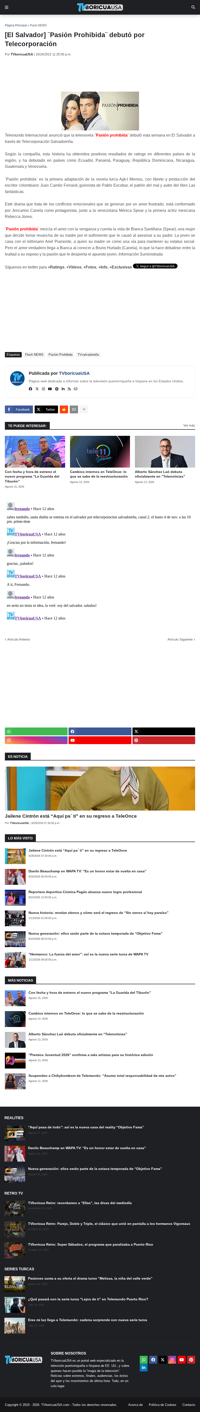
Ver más (189, 425)
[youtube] (50, 389)
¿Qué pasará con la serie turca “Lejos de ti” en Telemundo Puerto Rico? (88, 1299)
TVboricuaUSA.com (55, 1405)
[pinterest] (57, 389)
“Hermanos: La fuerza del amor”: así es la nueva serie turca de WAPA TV (88, 954)
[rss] (69, 389)
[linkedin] (63, 389)
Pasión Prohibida (60, 354)
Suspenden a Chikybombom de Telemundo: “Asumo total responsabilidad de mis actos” (102, 1076)
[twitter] (37, 389)
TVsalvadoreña (88, 354)
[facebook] (30, 389)
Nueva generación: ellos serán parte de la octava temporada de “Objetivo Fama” (95, 933)
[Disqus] (100, 561)
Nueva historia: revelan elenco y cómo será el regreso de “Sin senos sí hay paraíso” (99, 913)
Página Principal (16, 25)
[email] (75, 389)
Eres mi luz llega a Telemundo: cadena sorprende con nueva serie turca (87, 1320)
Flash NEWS (38, 25)
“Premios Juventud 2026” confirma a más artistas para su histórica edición (91, 1055)
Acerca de (135, 1405)
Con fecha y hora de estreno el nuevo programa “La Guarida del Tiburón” (32, 476)
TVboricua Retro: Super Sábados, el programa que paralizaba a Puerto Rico (90, 1244)
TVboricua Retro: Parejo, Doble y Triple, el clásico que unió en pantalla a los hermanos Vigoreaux (109, 1224)
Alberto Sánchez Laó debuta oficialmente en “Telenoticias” (160, 474)
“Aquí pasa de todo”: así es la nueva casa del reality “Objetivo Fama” (86, 1127)
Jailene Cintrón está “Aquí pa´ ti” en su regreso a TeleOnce (71, 816)
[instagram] (43, 389)
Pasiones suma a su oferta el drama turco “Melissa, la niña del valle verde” (90, 1278)
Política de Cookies (162, 1405)
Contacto (188, 1405)
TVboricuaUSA (74, 373)
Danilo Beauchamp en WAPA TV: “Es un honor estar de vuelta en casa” (87, 871)
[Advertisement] (93, 74)
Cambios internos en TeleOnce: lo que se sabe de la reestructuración (99, 474)
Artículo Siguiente (180, 639)
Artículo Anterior (18, 639)
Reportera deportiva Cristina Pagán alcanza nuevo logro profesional (85, 892)
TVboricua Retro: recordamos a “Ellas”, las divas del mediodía (80, 1203)
